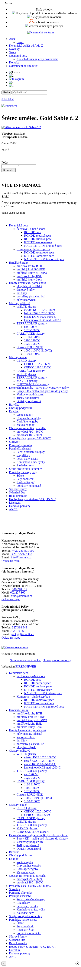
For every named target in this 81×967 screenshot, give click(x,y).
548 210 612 (19, 589)
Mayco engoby (25, 424)
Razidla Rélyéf (25, 482)
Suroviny (14, 441)
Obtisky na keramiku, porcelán (27, 428)
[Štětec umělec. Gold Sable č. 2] (21, 127)
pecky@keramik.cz (22, 634)
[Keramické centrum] (40, 32)
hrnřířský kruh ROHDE (31, 269)
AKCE (13, 509)
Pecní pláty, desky (27, 458)
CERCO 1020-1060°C (37, 364)
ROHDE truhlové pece (38, 239)
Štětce (20, 475)
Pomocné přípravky (20, 445)
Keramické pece (18, 225)
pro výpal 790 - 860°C (30, 431)
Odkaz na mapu (11, 560)
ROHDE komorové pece (39, 252)
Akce (12, 38)
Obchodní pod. (18, 55)
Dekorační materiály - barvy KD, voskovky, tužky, (39, 387)
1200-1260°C (32, 340)
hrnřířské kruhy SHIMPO (32, 272)
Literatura (15, 502)
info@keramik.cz (21, 557)
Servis (12, 52)
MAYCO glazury (27, 380)
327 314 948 (19, 627)
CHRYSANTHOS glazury (33, 384)
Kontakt (14, 62)
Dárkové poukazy (19, 506)
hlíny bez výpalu (26, 299)
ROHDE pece (32, 232)
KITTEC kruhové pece (38, 242)
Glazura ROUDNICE (30, 347)
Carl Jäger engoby (27, 421)
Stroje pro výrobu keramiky (25, 468)
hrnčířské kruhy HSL (29, 276)
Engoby (13, 411)
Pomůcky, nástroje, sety (23, 472)
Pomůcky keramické (29, 485)
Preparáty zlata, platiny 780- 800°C (30, 438)
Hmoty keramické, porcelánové (27, 282)
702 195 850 (17, 630)
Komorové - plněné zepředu (33, 249)
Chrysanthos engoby (29, 418)
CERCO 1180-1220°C (37, 367)
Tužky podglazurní (28, 397)
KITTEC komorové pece (39, 255)
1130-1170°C (32, 337)
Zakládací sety (25, 465)
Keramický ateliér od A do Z (26, 45)
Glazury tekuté (18, 357)
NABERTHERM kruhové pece (43, 245)
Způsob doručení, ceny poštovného (37, 59)
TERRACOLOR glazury (32, 323)
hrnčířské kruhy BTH (29, 266)
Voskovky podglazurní (30, 394)
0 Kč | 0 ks (8, 99)
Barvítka (14, 404)
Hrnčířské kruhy (18, 262)
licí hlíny (22, 293)
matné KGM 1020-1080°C (40, 316)
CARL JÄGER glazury (31, 333)
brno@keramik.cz (21, 595)
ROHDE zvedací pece (37, 235)
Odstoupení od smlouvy (23, 65)
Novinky (14, 49)
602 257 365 (17, 592)
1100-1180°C (32, 353)
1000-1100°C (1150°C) (38, 350)
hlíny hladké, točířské (29, 286)
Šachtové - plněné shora (31, 228)
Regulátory (23, 455)
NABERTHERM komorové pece (44, 259)
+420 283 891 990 (23, 550)
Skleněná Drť (17, 492)
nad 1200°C (31, 326)
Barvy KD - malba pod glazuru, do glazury (42, 391)
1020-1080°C (32, 330)
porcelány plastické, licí (30, 296)
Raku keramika (18, 495)
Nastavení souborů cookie (25, 660)
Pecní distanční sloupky (31, 451)
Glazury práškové (19, 303)
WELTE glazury (26, 306)
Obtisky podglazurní (29, 401)
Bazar (20, 42)
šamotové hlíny (26, 289)
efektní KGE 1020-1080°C (40, 310)
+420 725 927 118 (21, 554)
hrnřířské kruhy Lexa (29, 279)
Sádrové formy (18, 489)
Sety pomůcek (25, 478)
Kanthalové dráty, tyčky (31, 462)
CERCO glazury (27, 360)
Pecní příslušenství (20, 448)
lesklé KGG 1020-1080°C (39, 313)
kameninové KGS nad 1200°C (42, 320)
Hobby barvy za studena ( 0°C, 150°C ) (32, 499)
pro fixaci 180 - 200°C (30, 435)
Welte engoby (25, 414)
